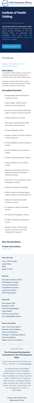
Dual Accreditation (9, 337)
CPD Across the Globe (10, 314)
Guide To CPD (7, 269)
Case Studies (7, 311)
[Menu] (31, 3)
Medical (15, 66)
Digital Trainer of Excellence (12, 340)
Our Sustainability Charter (11, 316)
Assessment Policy (9, 290)
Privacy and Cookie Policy (17, 398)
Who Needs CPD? (8, 303)
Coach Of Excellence (10, 332)
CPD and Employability (10, 308)
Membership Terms (17, 400)
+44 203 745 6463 (25, 364)
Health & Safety (12, 64)
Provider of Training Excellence (13, 335)
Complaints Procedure (10, 287)
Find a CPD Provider (9, 261)
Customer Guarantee (10, 285)
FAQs (4, 266)
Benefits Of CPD (8, 306)
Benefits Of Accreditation (11, 329)
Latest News (6, 264)
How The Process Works (11, 327)
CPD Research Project (10, 282)
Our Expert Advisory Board (12, 280)
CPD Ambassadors (9, 293)
